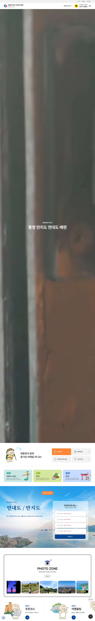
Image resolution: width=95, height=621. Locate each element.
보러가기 (47, 576)
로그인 (78, 1)
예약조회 (88, 1)
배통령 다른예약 (67, 6)
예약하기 (59, 452)
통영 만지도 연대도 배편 (15, 6)
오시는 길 (80, 459)
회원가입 (83, 1)
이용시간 (62, 459)
